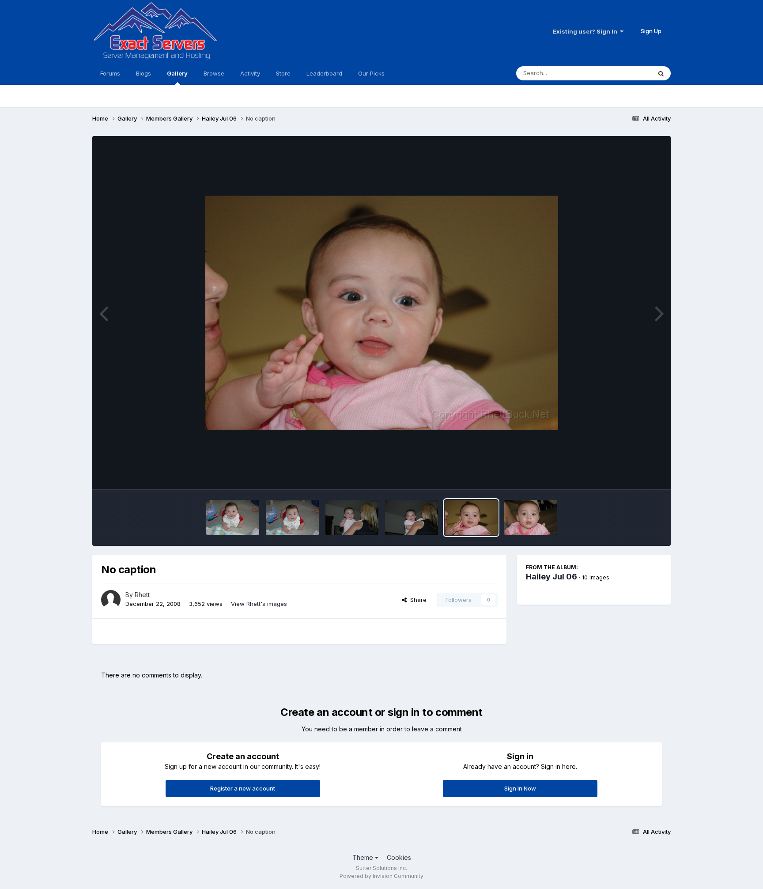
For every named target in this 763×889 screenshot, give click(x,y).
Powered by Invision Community (381, 876)
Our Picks (371, 73)
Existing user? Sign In (586, 31)
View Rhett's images (259, 603)
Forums (110, 73)
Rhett (142, 594)
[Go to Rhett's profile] (111, 599)
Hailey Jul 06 (551, 576)
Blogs (143, 73)
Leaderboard (324, 73)
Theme (363, 857)
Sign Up (651, 30)
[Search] (661, 73)
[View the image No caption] (232, 517)
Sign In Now (520, 788)
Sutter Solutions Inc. (381, 868)
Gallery (177, 73)
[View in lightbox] (381, 313)
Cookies (399, 857)
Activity (250, 73)
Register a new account (242, 788)
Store (283, 73)
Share (417, 599)
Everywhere (623, 73)
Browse (214, 73)
